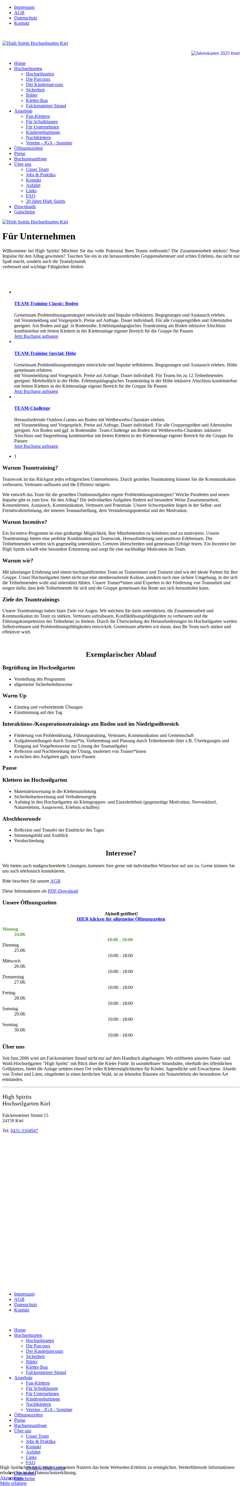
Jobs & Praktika (40, 174)
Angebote (23, 110)
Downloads (25, 206)
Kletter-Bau (37, 100)
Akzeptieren (11, 1477)
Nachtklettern (38, 137)
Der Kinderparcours (44, 84)
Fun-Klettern (38, 116)
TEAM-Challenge (32, 408)
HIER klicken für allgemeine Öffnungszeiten (121, 918)
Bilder (31, 95)
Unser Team (37, 169)
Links (31, 190)
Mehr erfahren (13, 1483)
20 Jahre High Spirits (45, 201)
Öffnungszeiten (28, 148)
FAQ (30, 195)
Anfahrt (33, 185)
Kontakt (21, 23)
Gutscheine (24, 211)
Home (20, 63)
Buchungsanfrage (30, 158)
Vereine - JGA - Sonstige (49, 142)
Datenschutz (25, 17)
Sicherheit (35, 89)
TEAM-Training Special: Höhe (45, 353)
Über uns (22, 164)
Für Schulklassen (42, 121)
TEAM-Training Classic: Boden (46, 303)
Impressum (24, 7)
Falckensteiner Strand (46, 105)
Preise (19, 153)
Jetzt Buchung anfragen (36, 336)
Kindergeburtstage (43, 132)
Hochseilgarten (28, 68)
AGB (19, 12)
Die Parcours (38, 79)
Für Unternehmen (42, 126)
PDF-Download (63, 890)
